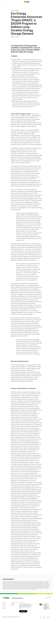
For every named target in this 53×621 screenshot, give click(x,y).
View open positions (13, 604)
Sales (4, 605)
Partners (4, 606)
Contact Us (23, 611)
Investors (4, 608)
